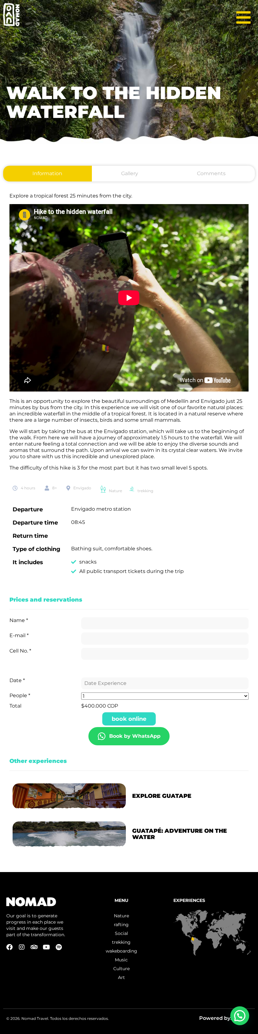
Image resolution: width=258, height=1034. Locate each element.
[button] (239, 1015)
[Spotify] (58, 947)
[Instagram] (22, 947)
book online (129, 718)
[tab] (47, 173)
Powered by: (216, 1018)
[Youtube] (46, 947)
